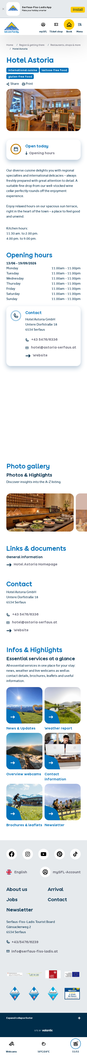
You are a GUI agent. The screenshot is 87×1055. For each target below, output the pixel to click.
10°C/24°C (44, 1051)
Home (9, 45)
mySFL (43, 31)
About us (16, 889)
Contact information (55, 776)
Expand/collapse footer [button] (19, 1018)
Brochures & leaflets (24, 825)
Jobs (12, 899)
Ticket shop (56, 31)
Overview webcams (23, 774)
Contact (57, 899)
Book (69, 31)
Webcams (11, 1051)
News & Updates (20, 728)
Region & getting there (31, 45)
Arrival (55, 889)
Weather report (58, 728)
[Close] (3, 9)
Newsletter (54, 825)
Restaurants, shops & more (65, 45)
